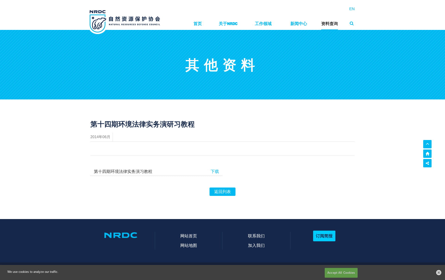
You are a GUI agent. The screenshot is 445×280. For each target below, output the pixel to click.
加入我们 (256, 245)
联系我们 (256, 235)
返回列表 (222, 191)
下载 (215, 171)
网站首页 (188, 235)
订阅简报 (324, 235)
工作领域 (263, 23)
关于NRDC (228, 23)
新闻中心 (298, 23)
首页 (198, 23)
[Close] (438, 272)
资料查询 (329, 23)
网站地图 (188, 245)
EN (352, 9)
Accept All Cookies (341, 272)
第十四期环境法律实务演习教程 (123, 171)
